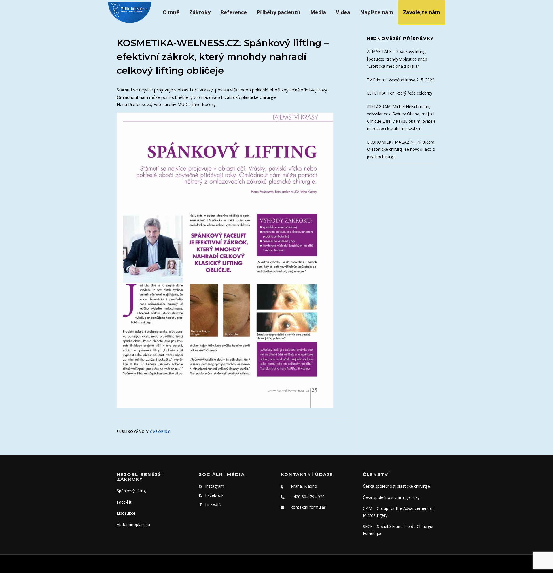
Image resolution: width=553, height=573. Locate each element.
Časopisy (160, 431)
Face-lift (124, 502)
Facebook (214, 495)
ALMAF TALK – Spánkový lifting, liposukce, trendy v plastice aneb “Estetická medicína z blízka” (397, 59)
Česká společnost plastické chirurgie (396, 486)
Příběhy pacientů (278, 12)
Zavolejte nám (421, 12)
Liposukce (126, 513)
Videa (343, 12)
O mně (171, 12)
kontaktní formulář (308, 507)
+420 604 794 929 (308, 497)
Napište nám (376, 12)
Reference (233, 12)
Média (318, 12)
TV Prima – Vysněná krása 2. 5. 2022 (400, 79)
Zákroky (200, 12)
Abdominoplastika (133, 524)
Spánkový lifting (131, 490)
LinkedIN (213, 504)
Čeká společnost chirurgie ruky (391, 497)
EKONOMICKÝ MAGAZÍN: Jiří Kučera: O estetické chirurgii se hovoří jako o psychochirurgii (401, 149)
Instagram (214, 486)
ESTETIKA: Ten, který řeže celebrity (399, 93)
